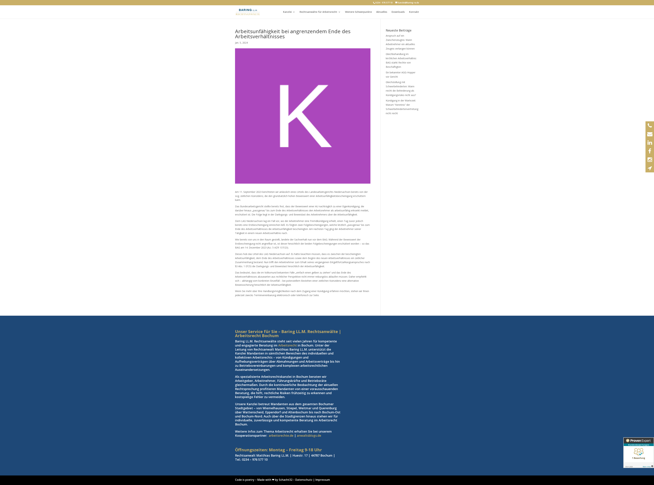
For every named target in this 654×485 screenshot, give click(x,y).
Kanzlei (287, 12)
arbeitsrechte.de (281, 435)
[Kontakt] (649, 168)
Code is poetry (244, 480)
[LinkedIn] (649, 142)
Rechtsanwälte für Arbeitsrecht (318, 12)
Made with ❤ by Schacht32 (274, 480)
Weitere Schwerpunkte (358, 12)
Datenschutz (303, 480)
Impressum (322, 480)
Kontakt (414, 12)
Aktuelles (381, 12)
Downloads (398, 12)
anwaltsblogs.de (309, 435)
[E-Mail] (649, 134)
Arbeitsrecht (287, 345)
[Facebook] (649, 151)
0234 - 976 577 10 (384, 2)
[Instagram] (649, 159)
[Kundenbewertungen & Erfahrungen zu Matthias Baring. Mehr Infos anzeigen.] (638, 452)
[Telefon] (649, 125)
